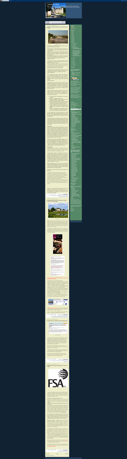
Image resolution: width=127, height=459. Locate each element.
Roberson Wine (73, 174)
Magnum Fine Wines (74, 169)
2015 (72, 38)
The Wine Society (73, 179)
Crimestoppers (73, 116)
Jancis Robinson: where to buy (75, 141)
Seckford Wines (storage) (75, 194)
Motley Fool (73, 145)
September (74, 46)
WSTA (67, 196)
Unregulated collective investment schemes (53, 398)
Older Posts (67, 453)
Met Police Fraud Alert (74, 118)
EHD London (73, 189)
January (73, 65)
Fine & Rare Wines (74, 164)
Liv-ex (72, 144)
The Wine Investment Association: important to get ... (76, 48)
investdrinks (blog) (53, 4)
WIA (65, 195)
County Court (59, 360)
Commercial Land (54, 360)
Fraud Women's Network (74, 136)
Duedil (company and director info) (76, 135)
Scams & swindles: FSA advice (75, 121)
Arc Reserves (73, 188)
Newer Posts (47, 453)
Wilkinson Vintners (74, 180)
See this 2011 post (58, 351)
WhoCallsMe (73, 148)
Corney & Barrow (73, 160)
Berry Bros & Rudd (74, 154)
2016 (72, 37)
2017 (72, 36)
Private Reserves (73, 193)
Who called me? (73, 123)
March (73, 62)
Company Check (73, 134)
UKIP (67, 361)
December (74, 43)
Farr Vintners (73, 163)
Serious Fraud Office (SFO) (75, 122)
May (73, 60)
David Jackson (54, 195)
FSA (60, 451)
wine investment (65, 451)
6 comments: (61, 359)
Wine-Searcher (73, 126)
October (73, 45)
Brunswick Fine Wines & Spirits (75, 159)
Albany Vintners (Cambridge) (75, 153)
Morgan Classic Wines (74, 170)
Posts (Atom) (52, 455)
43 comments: (61, 314)
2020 (72, 32)
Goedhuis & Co (73, 165)
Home (57, 453)
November (74, 44)
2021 (72, 31)
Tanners (72, 176)
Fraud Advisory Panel (74, 117)
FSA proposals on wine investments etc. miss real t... (76, 55)
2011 (72, 66)
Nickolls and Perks (74, 171)
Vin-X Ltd (63, 195)
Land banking (63, 360)
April (73, 61)
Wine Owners (73, 181)
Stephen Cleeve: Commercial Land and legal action (57, 320)
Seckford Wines (73, 175)
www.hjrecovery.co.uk (50, 339)
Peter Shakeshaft (58, 195)
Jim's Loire (73, 28)
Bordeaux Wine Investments (75, 158)
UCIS (62, 451)
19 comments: (61, 194)
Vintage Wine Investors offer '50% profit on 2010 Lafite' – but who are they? (56, 201)
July (73, 59)
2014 (72, 39)
